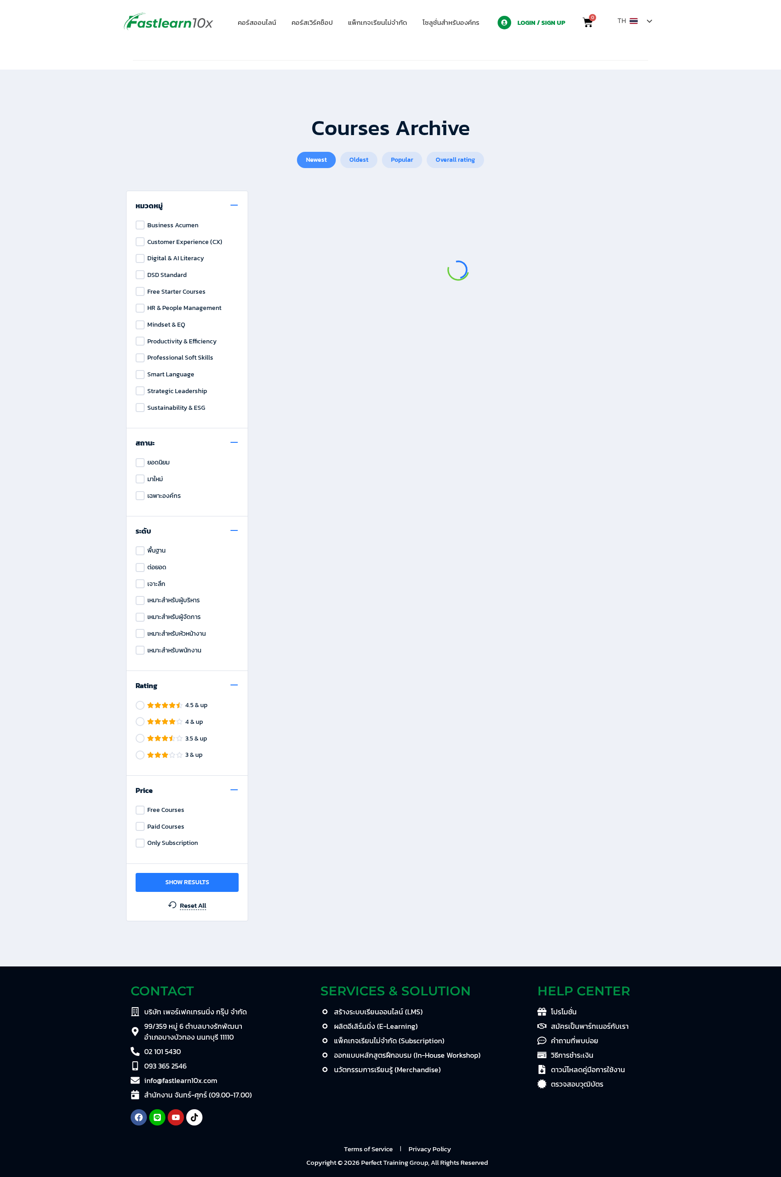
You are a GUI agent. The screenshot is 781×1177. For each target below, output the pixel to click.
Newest (316, 159)
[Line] (157, 1117)
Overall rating (455, 159)
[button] (453, 22)
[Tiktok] (194, 1117)
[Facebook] (139, 1117)
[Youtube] (176, 1117)
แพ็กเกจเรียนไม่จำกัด (377, 22)
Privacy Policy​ (430, 1149)
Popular (402, 159)
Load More (458, 356)
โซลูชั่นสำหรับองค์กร (451, 22)
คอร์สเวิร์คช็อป (312, 22)
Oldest (358, 159)
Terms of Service (368, 1149)
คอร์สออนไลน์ (257, 22)
